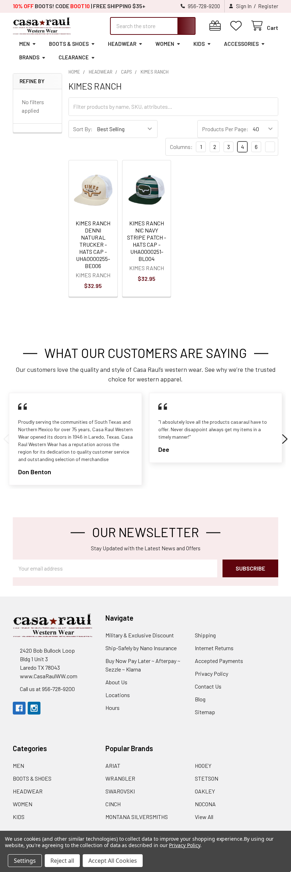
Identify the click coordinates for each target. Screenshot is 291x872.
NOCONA (205, 804)
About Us (116, 682)
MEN (24, 44)
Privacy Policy (211, 673)
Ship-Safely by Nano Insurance (141, 647)
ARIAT (112, 765)
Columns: (181, 146)
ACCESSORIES (241, 44)
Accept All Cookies (112, 861)
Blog (200, 699)
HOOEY (203, 765)
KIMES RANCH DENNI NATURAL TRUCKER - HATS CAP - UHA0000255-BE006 (93, 244)
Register (268, 6)
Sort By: (83, 128)
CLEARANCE (74, 57)
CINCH (113, 804)
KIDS (199, 44)
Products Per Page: (225, 128)
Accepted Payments (219, 660)
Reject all (62, 861)
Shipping (205, 635)
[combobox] (153, 26)
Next (284, 439)
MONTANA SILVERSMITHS (136, 816)
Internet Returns (214, 647)
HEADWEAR (122, 44)
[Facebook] (19, 708)
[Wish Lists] (237, 25)
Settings (25, 861)
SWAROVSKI (120, 791)
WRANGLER (120, 778)
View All (204, 816)
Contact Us (208, 686)
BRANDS (29, 57)
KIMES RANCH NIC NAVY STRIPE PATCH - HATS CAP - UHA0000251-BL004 (146, 241)
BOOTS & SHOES (69, 44)
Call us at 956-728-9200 (47, 688)
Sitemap (205, 711)
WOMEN (164, 44)
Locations (117, 694)
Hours (112, 707)
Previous (6, 439)
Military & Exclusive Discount (139, 635)
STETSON (206, 778)
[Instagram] (34, 708)
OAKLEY (205, 791)
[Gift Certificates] (216, 25)
